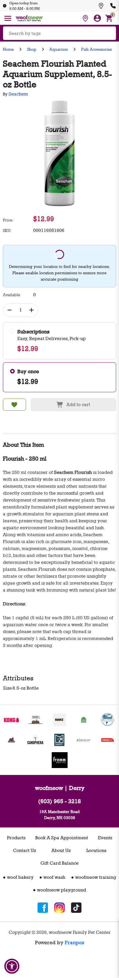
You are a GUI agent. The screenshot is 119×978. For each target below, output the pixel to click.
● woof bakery (18, 877)
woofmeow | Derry (59, 788)
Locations (96, 850)
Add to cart (78, 404)
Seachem (18, 94)
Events (105, 837)
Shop (31, 49)
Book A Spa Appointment (61, 837)
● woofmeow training (93, 877)
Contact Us (24, 850)
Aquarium (58, 49)
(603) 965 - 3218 (59, 801)
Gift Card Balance (59, 863)
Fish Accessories (96, 49)
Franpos (74, 942)
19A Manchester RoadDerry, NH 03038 (59, 814)
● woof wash (52, 877)
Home (8, 49)
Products (16, 837)
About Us (60, 850)
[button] (12, 966)
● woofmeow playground (59, 890)
